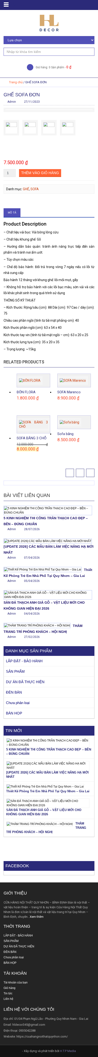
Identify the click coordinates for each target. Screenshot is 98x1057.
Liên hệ (8, 999)
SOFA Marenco (69, 392)
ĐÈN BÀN (14, 692)
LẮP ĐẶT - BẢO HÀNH (24, 661)
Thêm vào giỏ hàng (40, 173)
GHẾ (26, 189)
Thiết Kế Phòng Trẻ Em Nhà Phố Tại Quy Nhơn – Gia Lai (47, 791)
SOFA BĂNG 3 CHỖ (31, 438)
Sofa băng (65, 434)
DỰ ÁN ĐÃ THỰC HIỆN (25, 682)
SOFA (34, 189)
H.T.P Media (68, 1051)
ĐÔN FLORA (26, 392)
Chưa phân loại (17, 703)
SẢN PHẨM (15, 671)
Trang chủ (16, 82)
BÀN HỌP (14, 713)
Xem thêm (37, 916)
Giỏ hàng (9, 988)
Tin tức (8, 993)
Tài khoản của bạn (16, 982)
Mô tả (12, 212)
